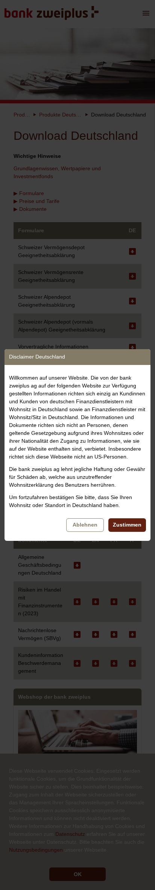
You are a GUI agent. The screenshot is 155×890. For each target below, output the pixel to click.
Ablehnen (85, 525)
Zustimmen (127, 525)
